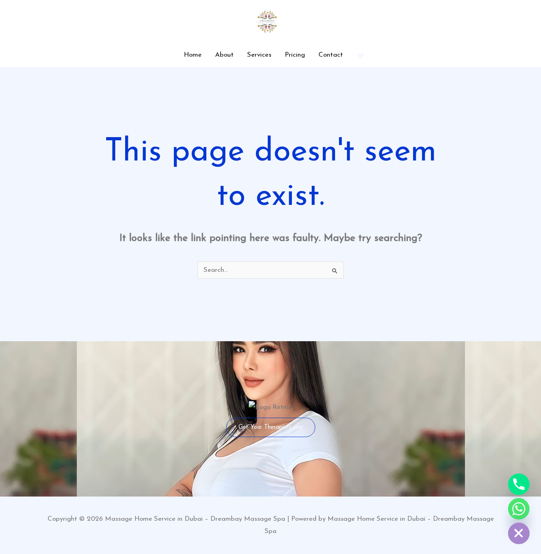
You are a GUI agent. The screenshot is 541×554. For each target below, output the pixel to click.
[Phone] (519, 484)
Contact (330, 55)
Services (259, 55)
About (224, 55)
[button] (270, 427)
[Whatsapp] (519, 509)
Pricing (295, 55)
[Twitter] (361, 55)
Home (193, 55)
